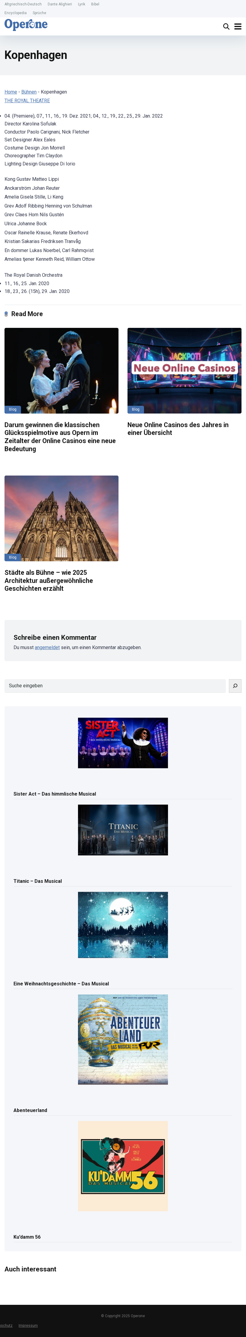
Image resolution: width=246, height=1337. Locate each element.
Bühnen (29, 92)
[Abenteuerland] (123, 1040)
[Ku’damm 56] (123, 1167)
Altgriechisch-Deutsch (23, 4)
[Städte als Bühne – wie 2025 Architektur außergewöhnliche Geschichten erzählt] (61, 518)
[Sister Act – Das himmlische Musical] (123, 743)
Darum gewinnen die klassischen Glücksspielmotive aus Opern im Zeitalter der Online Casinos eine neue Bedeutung (60, 437)
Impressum (28, 1325)
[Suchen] (235, 686)
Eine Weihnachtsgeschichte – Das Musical (61, 984)
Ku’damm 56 (27, 1237)
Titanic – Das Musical (38, 881)
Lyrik (81, 4)
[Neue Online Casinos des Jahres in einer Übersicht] (185, 371)
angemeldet (47, 647)
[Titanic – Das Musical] (123, 830)
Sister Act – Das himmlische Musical (55, 794)
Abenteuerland (30, 1110)
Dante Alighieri (60, 4)
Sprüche (39, 13)
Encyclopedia (15, 13)
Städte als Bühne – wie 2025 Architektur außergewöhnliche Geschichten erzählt (48, 580)
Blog (12, 409)
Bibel (95, 4)
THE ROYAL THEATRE (27, 100)
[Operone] (25, 25)
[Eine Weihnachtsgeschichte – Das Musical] (123, 925)
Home (10, 92)
